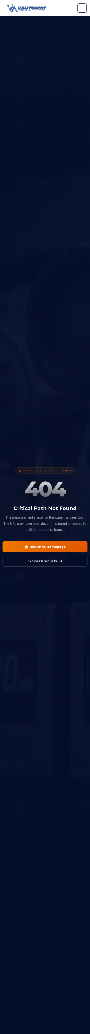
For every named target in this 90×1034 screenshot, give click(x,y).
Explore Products (42, 561)
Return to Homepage (48, 547)
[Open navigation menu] (82, 8)
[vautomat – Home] (26, 8)
